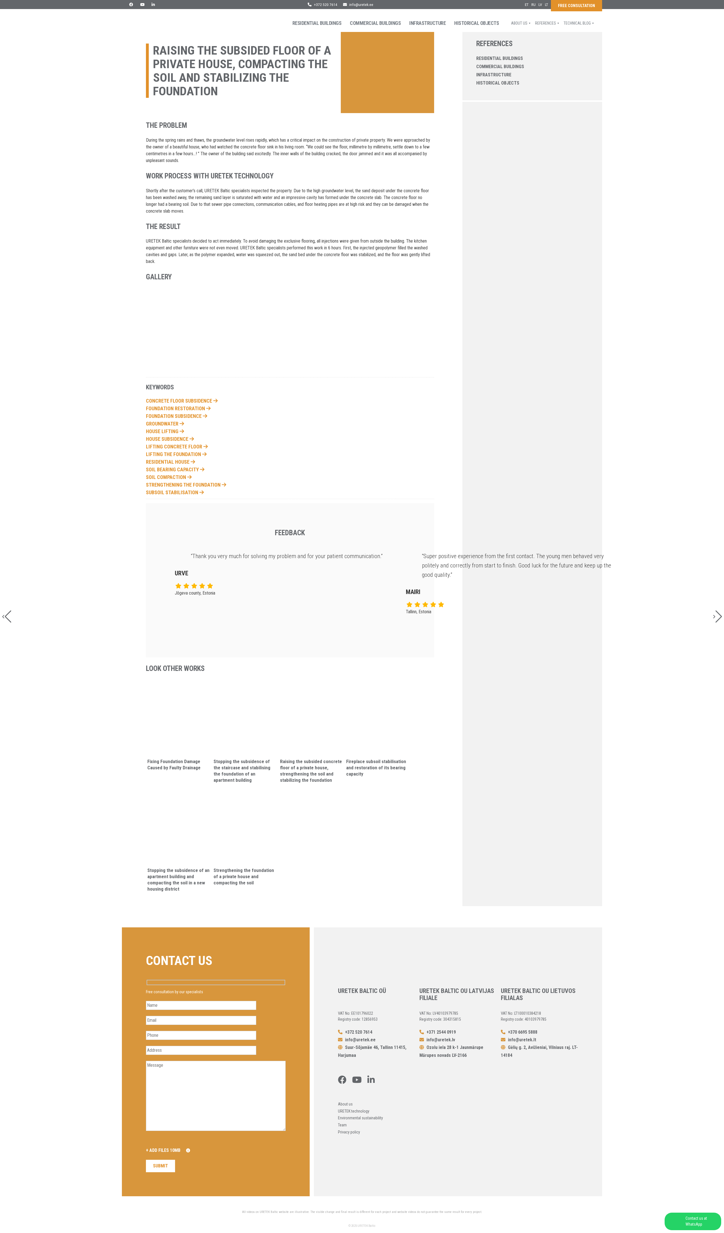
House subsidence (167, 439)
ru (533, 4)
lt (546, 4)
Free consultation (576, 5)
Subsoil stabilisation (172, 492)
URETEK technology (353, 1111)
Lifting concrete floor (174, 447)
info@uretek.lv (440, 1039)
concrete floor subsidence (179, 401)
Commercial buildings (500, 66)
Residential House (168, 462)
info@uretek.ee (361, 4)
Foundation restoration (176, 408)
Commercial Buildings (375, 23)
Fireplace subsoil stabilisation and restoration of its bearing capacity (376, 768)
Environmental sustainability (360, 1118)
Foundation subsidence (174, 416)
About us (519, 23)
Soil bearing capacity (173, 469)
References (545, 23)
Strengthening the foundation (184, 485)
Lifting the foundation (174, 454)
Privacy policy (349, 1132)
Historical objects (476, 23)
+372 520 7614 (325, 4)
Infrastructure (427, 23)
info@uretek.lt (522, 1039)
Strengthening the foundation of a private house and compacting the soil (244, 876)
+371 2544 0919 (440, 1032)
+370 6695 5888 (522, 1032)
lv (540, 4)
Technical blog (577, 23)
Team (342, 1125)
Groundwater (163, 424)
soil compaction (166, 477)
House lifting (163, 431)
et (527, 4)
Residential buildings (317, 23)
